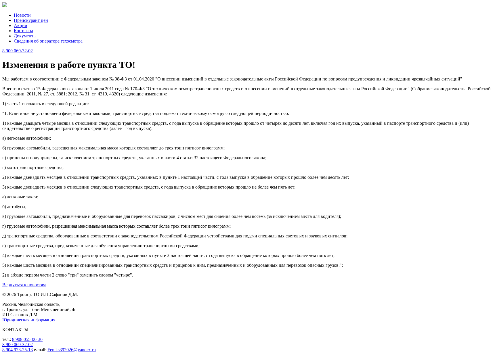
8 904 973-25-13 (17, 349)
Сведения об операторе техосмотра (48, 41)
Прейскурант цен (31, 20)
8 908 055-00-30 (27, 339)
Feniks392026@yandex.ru (71, 349)
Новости (22, 15)
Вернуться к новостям (24, 284)
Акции (20, 25)
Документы (25, 35)
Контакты (23, 30)
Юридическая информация (28, 319)
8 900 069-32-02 (17, 50)
